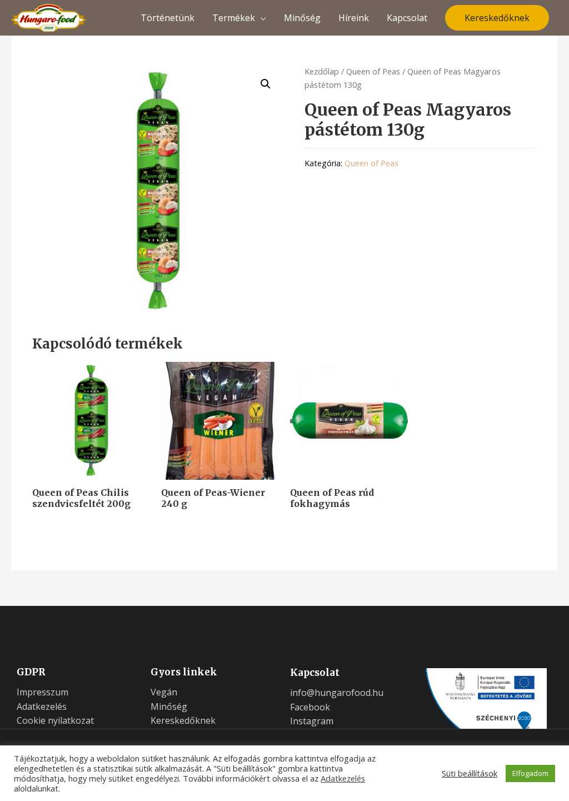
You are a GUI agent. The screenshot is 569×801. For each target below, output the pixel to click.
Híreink (353, 18)
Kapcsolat (407, 18)
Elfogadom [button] (530, 773)
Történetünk (167, 18)
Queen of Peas (373, 71)
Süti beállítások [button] (469, 773)
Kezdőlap (322, 71)
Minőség (302, 18)
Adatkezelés (343, 778)
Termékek (233, 18)
